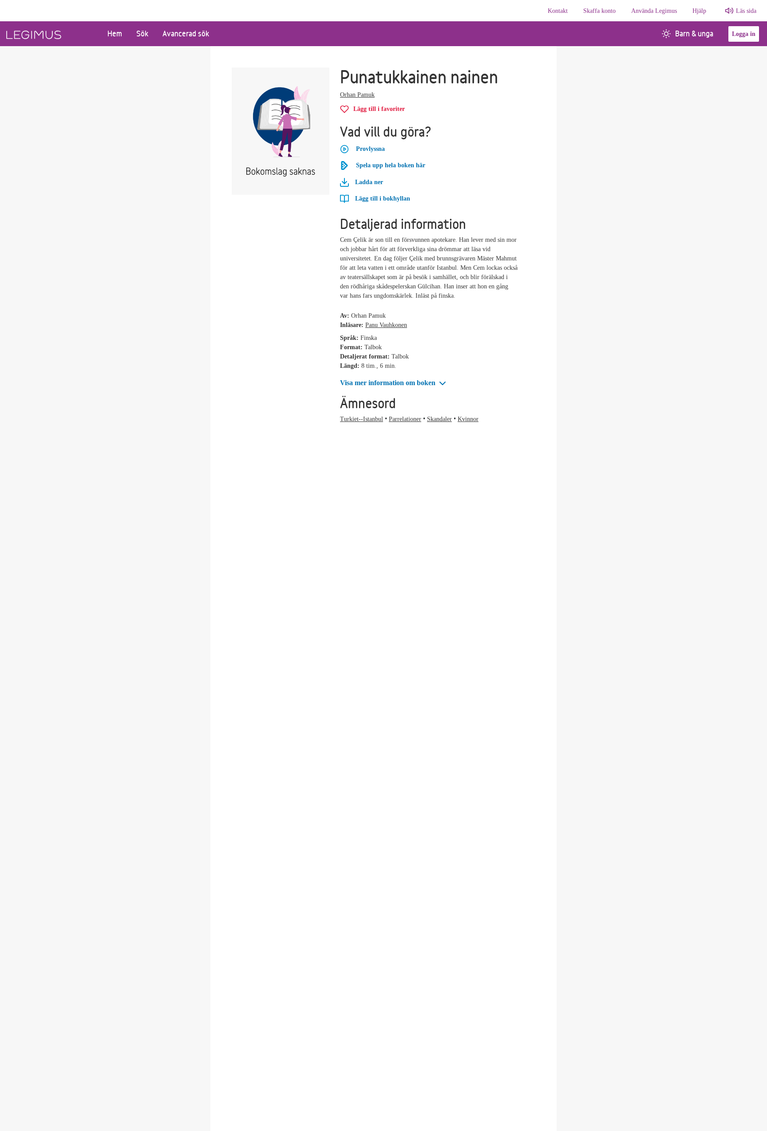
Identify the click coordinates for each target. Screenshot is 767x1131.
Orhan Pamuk (357, 94)
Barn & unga (694, 33)
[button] (394, 383)
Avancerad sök (185, 33)
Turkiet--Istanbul (361, 419)
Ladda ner (368, 182)
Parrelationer (405, 419)
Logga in (743, 34)
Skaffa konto (599, 11)
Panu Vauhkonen (386, 325)
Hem (114, 33)
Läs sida (746, 11)
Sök (142, 33)
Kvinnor (468, 419)
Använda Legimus (654, 11)
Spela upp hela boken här (390, 165)
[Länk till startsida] (50, 33)
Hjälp (699, 11)
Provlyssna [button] (370, 149)
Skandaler (439, 419)
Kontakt (558, 11)
